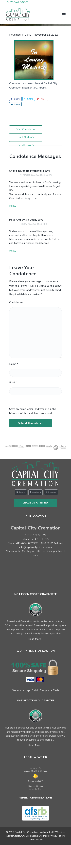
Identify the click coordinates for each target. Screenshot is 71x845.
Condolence (16, 302)
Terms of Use (35, 839)
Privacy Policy (57, 835)
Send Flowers (26, 145)
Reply (12, 206)
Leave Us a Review (36, 502)
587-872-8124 (48, 543)
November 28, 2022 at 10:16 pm (36, 174)
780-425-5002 (24, 543)
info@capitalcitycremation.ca (35, 547)
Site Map (43, 835)
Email (13, 382)
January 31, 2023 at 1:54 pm (33, 223)
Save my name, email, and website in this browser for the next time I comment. (32, 411)
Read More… (35, 639)
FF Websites (58, 832)
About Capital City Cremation (21, 835)
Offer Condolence (26, 129)
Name (13, 364)
